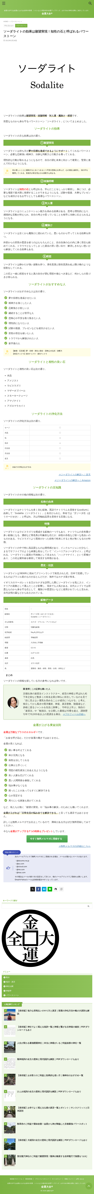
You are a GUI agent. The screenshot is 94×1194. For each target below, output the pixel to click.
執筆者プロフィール (16, 1179)
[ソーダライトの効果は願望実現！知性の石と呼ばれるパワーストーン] (44, 889)
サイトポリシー (57, 1179)
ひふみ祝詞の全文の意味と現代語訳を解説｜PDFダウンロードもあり (49, 1091)
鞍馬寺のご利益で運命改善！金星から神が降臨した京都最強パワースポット (52, 1124)
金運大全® (47, 13)
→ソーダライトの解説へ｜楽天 (75, 474)
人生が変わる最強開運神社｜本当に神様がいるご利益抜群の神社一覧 (49, 1043)
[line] (50, 889)
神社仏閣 (9, 986)
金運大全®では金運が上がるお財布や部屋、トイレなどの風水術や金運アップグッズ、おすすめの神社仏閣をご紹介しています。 (47, 1183)
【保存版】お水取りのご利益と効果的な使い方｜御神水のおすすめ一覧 (50, 1075)
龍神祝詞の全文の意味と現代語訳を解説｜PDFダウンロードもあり (48, 1059)
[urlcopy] (61, 889)
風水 (8, 977)
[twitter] (32, 889)
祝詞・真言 (10, 982)
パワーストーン (12, 995)
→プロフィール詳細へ (74, 714)
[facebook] (38, 889)
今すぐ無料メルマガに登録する (46, 838)
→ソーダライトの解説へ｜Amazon (72, 480)
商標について (69, 1179)
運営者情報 (28, 1179)
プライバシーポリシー (42, 1179)
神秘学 (8, 991)
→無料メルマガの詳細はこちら (75, 846)
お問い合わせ (80, 1179)
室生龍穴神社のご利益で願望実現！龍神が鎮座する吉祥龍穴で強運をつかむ (52, 1156)
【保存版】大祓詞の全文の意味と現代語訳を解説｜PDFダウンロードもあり (52, 1140)
